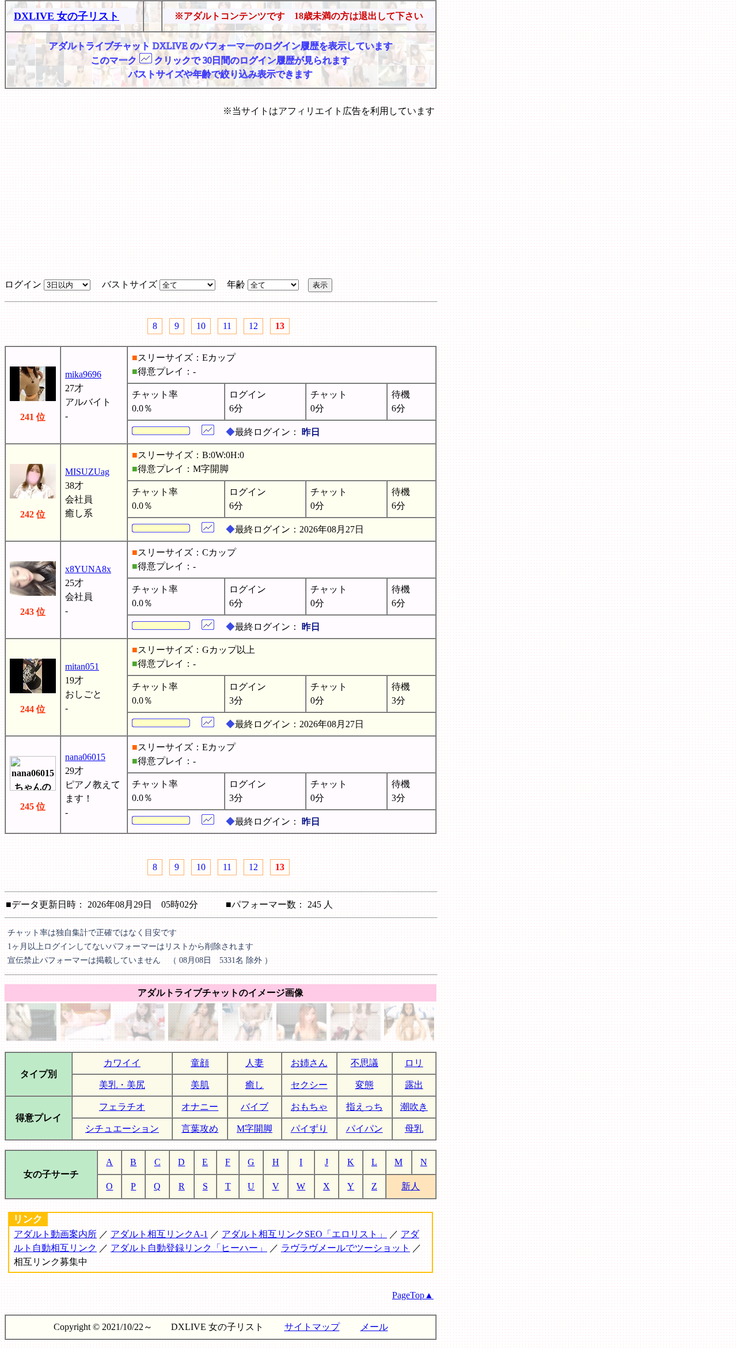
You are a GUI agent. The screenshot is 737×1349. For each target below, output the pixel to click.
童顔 (200, 1063)
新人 (410, 1186)
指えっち (364, 1107)
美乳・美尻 (122, 1085)
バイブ (254, 1107)
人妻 (254, 1063)
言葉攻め (199, 1128)
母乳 (414, 1128)
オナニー (199, 1107)
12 (253, 326)
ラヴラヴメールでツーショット (345, 1248)
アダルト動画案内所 (55, 1234)
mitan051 (82, 666)
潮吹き (414, 1107)
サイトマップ (312, 1327)
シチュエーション (122, 1128)
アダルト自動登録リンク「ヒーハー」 (189, 1248)
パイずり (309, 1128)
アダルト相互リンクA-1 (159, 1234)
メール (374, 1327)
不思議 (364, 1063)
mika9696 (83, 374)
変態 (364, 1085)
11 (227, 326)
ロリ (414, 1063)
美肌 (200, 1085)
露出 (414, 1085)
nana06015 (85, 757)
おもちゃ (309, 1107)
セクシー (309, 1085)
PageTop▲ (413, 1295)
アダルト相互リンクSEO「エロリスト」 (304, 1234)
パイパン (364, 1128)
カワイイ (122, 1063)
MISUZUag (87, 472)
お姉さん (309, 1063)
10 (201, 326)
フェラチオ (122, 1107)
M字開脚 (254, 1128)
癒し (254, 1085)
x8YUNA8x (88, 569)
